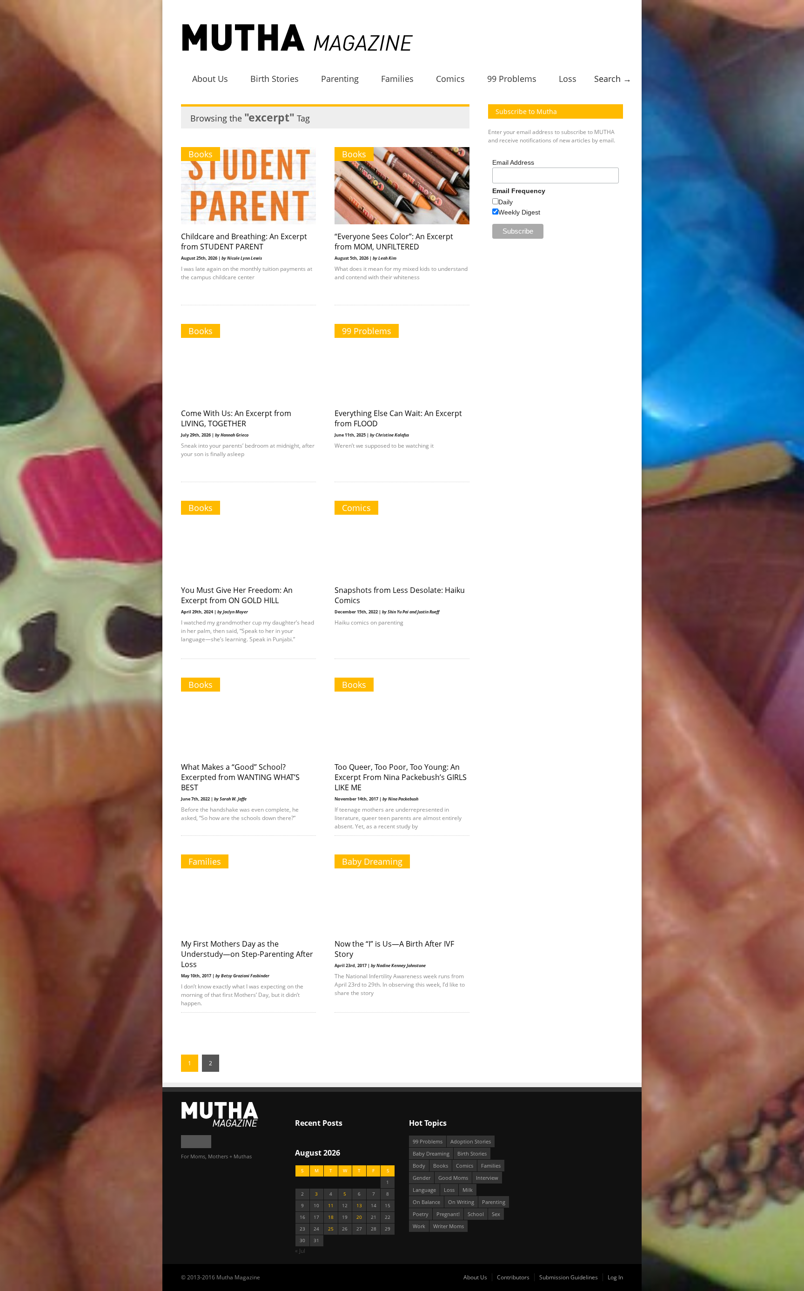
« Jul (300, 1251)
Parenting (340, 78)
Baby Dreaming (372, 861)
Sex (496, 1213)
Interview (487, 1177)
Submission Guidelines (568, 1277)
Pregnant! (448, 1213)
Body (419, 1165)
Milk (467, 1189)
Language (424, 1189)
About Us (210, 78)
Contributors (513, 1277)
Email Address (513, 162)
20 (359, 1217)
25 (331, 1229)
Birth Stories (274, 78)
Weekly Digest (519, 212)
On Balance (426, 1201)
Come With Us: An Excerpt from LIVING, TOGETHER (236, 418)
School (476, 1213)
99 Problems (511, 78)
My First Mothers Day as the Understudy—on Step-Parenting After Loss (247, 954)
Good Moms (453, 1177)
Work (419, 1226)
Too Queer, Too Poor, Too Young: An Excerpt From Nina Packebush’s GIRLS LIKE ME (401, 777)
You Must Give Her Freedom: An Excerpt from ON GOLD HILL (237, 595)
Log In (615, 1277)
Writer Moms (448, 1226)
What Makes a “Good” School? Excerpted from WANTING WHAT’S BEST (240, 777)
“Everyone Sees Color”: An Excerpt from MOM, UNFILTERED (394, 241)
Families (397, 78)
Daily (505, 202)
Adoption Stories (470, 1141)
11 (331, 1206)
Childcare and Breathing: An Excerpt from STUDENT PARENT (244, 241)
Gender (421, 1177)
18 (331, 1217)
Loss (567, 78)
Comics (450, 78)
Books (200, 154)
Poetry (421, 1213)
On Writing (461, 1201)
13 (359, 1206)
